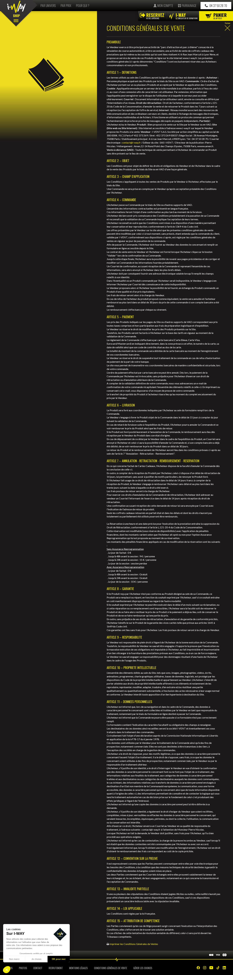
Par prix (66, 5)
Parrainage (188, 5)
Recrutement (56, 968)
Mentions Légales (78, 968)
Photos (23, 968)
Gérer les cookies (142, 968)
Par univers (48, 5)
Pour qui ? (82, 5)
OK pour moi (58, 959)
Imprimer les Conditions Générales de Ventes (134, 943)
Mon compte (165, 5)
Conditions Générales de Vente (110, 968)
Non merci (14, 959)
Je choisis (36, 959)
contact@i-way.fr (131, 142)
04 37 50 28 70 (218, 5)
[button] (6, 969)
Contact (37, 968)
